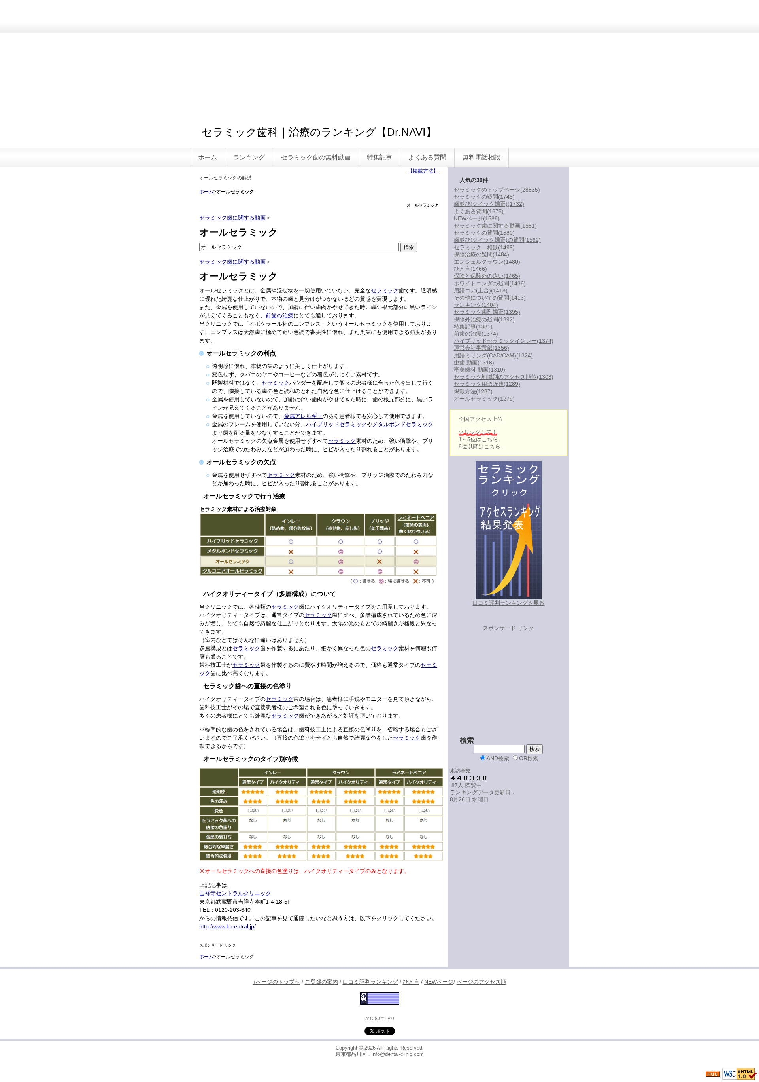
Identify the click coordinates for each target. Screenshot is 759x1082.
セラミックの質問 (484, 233)
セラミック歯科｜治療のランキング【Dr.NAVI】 (319, 132)
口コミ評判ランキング (370, 982)
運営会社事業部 (481, 348)
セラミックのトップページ (497, 189)
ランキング (249, 157)
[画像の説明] (318, 548)
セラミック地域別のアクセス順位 (503, 377)
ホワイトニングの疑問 (490, 283)
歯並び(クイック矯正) (489, 204)
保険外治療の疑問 (484, 319)
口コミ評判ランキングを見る (508, 603)
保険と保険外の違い (487, 276)
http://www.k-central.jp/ (227, 926)
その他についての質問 (490, 297)
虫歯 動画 (474, 362)
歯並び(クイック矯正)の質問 (497, 240)
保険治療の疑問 (481, 254)
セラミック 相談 (484, 247)
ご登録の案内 (321, 982)
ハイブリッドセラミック (336, 424)
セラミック (384, 290)
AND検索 (498, 758)
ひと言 (470, 269)
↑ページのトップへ (276, 982)
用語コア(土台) (481, 290)
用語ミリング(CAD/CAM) (493, 355)
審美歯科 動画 (479, 369)
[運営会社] (379, 998)
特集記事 (379, 157)
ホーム (207, 157)
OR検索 (528, 758)
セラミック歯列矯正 (487, 312)
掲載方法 (473, 391)
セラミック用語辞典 (487, 384)
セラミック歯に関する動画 (232, 218)
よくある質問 (427, 157)
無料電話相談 (481, 157)
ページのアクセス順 (481, 982)
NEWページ (477, 218)
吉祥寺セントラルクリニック (235, 893)
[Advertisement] (379, 59)
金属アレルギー (303, 416)
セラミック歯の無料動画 (316, 157)
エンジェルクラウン (487, 261)
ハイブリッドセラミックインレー (503, 341)
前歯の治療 (279, 315)
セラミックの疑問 (484, 197)
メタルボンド (389, 424)
